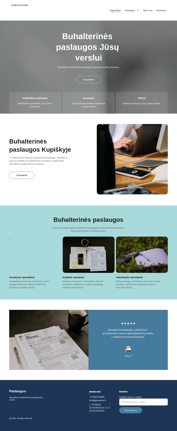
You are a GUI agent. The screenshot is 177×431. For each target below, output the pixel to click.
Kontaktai (161, 10)
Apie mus (147, 10)
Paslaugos (130, 10)
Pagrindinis (115, 10)
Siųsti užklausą (130, 410)
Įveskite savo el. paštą (130, 397)
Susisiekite (88, 79)
